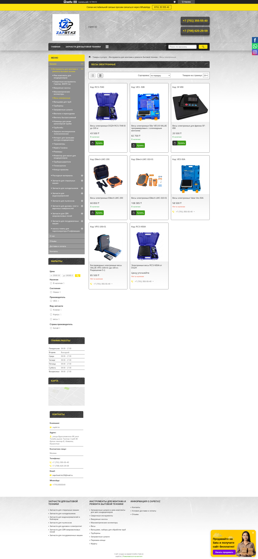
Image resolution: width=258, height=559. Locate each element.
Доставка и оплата (58, 246)
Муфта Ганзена (60, 148)
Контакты (54, 251)
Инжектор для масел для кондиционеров (65, 156)
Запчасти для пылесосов (63, 201)
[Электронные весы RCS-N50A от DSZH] (149, 246)
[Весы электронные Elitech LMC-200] (108, 179)
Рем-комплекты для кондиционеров (62, 76)
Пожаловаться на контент (133, 556)
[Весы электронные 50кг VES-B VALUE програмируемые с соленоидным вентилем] (149, 107)
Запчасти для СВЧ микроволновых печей (62, 214)
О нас (52, 236)
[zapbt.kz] (65, 27)
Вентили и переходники (64, 113)
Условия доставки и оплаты (144, 511)
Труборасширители (62, 162)
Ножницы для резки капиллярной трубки (63, 122)
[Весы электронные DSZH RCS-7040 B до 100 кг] (108, 107)
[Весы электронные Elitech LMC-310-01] (149, 179)
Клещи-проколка (61, 170)
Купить (99, 143)
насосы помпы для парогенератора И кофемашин (66, 230)
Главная (55, 47)
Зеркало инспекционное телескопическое (64, 132)
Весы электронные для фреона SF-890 (188, 127)
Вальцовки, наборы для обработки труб (108, 530)
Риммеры (58, 152)
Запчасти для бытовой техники (83, 47)
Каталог (53, 64)
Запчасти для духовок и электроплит (66, 526)
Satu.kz (141, 554)
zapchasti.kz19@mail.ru (62, 475)
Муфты (94, 544)
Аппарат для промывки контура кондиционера (64, 139)
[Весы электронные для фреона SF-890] (190, 107)
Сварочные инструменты (102, 516)
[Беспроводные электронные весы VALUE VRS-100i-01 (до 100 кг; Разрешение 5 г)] (108, 246)
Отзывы (53, 241)
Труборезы (58, 106)
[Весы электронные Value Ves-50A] (190, 179)
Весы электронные (62, 98)
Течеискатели (60, 166)
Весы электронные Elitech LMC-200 (106, 198)
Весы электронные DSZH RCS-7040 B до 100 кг (108, 127)
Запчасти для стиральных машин (63, 182)
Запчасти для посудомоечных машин (65, 222)
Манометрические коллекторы (62, 93)
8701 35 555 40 (161, 7)
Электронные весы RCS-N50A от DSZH (146, 266)
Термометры (59, 144)
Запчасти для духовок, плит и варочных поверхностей (65, 207)
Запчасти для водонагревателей (60, 194)
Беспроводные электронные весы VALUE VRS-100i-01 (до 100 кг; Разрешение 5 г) (106, 267)
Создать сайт (83, 2)
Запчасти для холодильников (65, 188)
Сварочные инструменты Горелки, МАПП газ (65, 83)
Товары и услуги (99, 57)
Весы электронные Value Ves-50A (187, 198)
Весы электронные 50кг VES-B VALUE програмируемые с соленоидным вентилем (149, 128)
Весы (93, 526)
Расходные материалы (62, 175)
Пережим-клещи (98, 540)
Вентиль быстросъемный (65, 117)
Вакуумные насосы (62, 88)
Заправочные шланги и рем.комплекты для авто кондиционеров (108, 511)
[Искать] (203, 47)
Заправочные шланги (63, 110)
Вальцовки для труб (62, 102)
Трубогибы (58, 127)
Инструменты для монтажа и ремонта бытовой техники (133, 57)
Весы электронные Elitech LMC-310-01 (149, 198)
